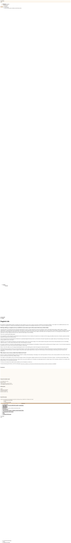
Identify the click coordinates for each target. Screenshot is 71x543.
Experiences (2, 367)
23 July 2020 (2, 317)
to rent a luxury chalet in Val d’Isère (32, 324)
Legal (1, 388)
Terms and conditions (4, 389)
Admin (3, 318)
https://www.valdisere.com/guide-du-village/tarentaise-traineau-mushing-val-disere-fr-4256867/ (38, 363)
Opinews (23, 403)
